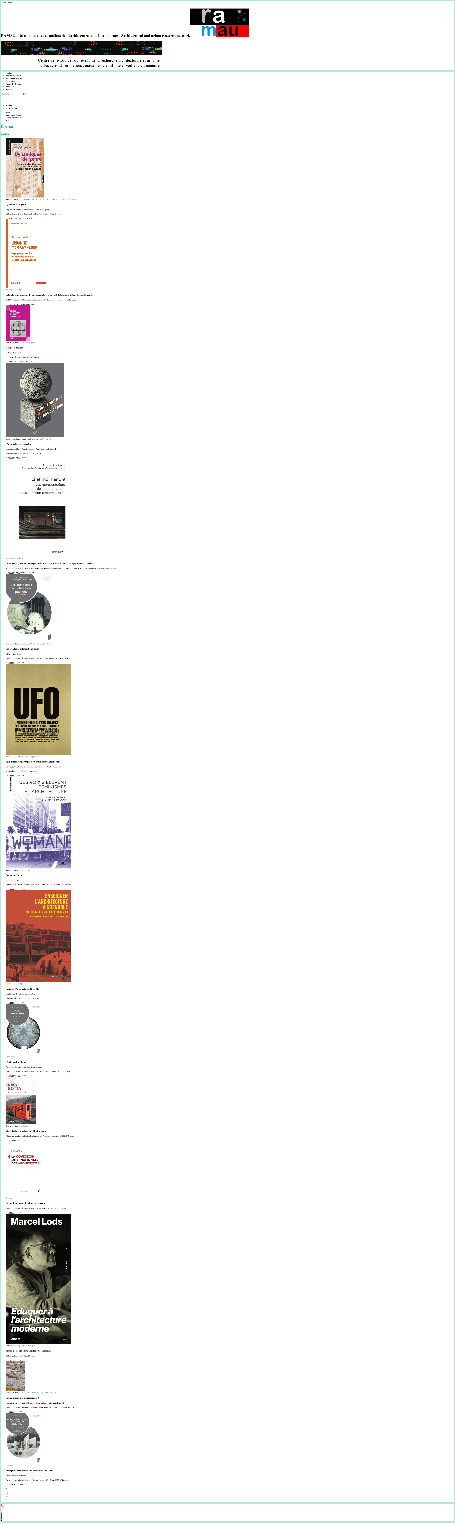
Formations (10, 86)
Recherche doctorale (14, 83)
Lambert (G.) (45, 643)
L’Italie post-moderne (16, 1061)
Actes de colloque (25, 218)
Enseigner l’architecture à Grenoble (22, 988)
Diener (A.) (34, 439)
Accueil (8, 112)
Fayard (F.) (19, 558)
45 (7, 1496)
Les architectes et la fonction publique (23, 648)
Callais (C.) (34, 643)
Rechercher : (6, 93)
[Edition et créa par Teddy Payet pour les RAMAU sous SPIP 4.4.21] (1, 1520)
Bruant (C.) (25, 643)
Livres (23, 457)
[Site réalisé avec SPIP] (3, 1506)
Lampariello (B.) (35, 756)
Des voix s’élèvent (14, 875)
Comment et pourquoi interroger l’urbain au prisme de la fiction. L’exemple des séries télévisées (50, 563)
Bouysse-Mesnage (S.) (29, 199)
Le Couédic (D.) (46, 439)
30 (7, 1493)
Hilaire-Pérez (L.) (36, 1392)
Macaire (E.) (73, 199)
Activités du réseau (13, 75)
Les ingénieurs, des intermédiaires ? (22, 1397)
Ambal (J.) (10, 289)
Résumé (9, 105)
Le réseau (10, 73)
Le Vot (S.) (20, 983)
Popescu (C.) (35, 342)
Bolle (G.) (24, 1126)
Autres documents (27, 304)
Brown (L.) (10, 1198)
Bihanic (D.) (17, 1345)
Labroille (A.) (62, 199)
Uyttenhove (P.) (29, 1345)
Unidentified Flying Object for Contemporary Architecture (33, 761)
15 (7, 1491)
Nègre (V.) (48, 1392)
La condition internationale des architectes (25, 1203)
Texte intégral (11, 108)
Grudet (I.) (53, 199)
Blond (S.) (25, 1392)
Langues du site (7, 2)
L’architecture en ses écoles (18, 443)
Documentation (12, 81)
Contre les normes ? (15, 347)
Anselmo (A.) (11, 756)
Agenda (9, 89)
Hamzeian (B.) (22, 756)
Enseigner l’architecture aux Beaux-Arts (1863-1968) (30, 1470)
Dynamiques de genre (16, 204)
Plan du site (21, 1506)
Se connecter (10, 1506)
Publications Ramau (14, 78)
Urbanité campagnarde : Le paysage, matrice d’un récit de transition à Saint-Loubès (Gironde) (49, 294)
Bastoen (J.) (25, 342)
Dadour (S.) (43, 199)
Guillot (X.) (19, 289)
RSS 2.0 (30, 1506)
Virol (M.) (56, 1392)
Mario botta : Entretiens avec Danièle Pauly (26, 1131)
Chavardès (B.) (11, 1056)
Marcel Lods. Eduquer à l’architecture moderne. (28, 1350)
